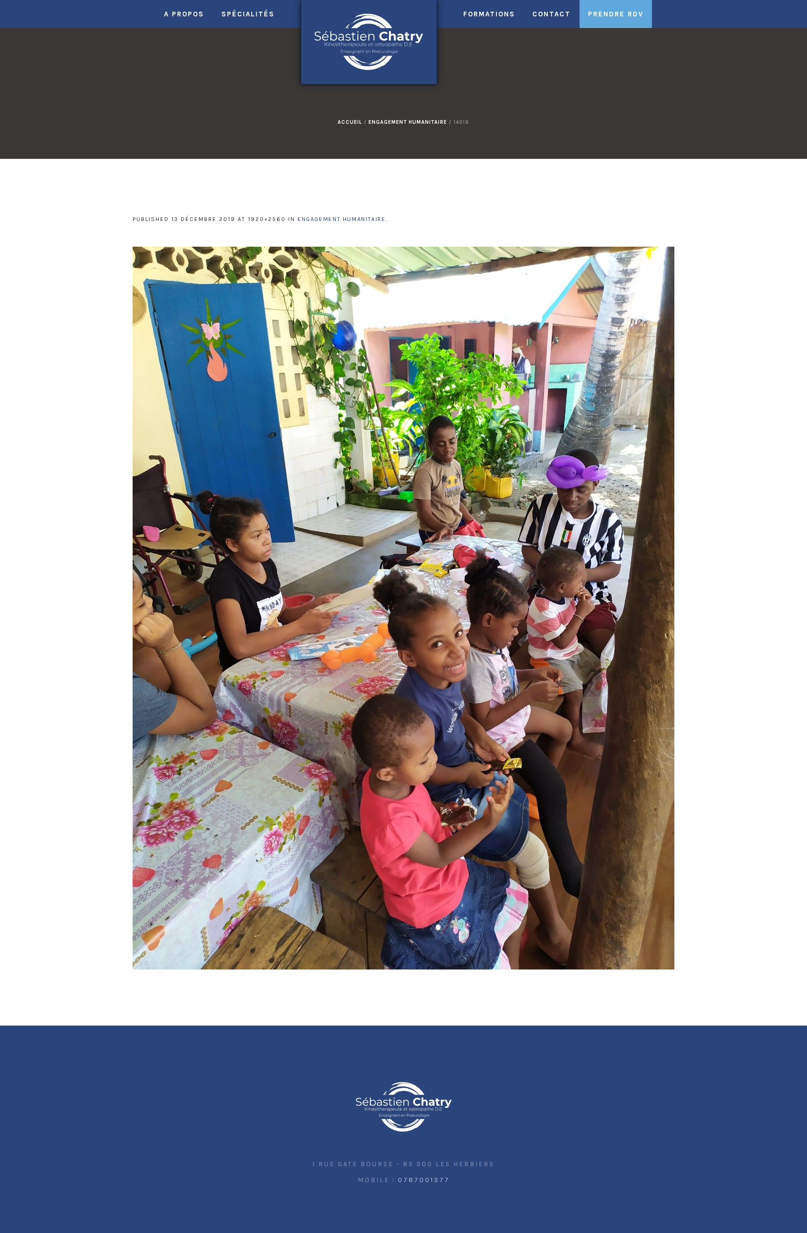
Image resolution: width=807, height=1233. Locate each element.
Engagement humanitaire (407, 122)
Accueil (350, 122)
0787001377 (424, 1180)
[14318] (403, 608)
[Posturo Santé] (404, 1107)
